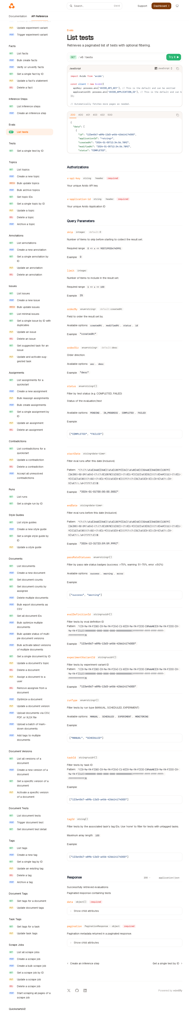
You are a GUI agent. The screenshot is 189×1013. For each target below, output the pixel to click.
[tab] (72, 115)
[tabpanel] (125, 135)
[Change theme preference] (177, 6)
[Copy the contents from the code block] (177, 68)
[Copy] (161, 57)
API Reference (39, 16)
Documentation (18, 16)
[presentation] (32, 517)
